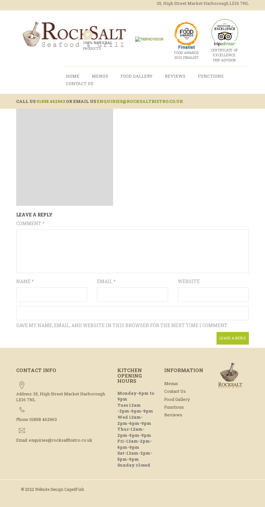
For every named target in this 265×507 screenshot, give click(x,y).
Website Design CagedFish (59, 489)
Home (73, 76)
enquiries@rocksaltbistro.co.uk (140, 101)
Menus (100, 76)
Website (189, 281)
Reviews (175, 76)
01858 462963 (51, 101)
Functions (211, 76)
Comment (30, 223)
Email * (106, 281)
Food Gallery (137, 76)
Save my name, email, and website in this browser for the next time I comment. (122, 325)
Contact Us (79, 83)
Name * (25, 281)
